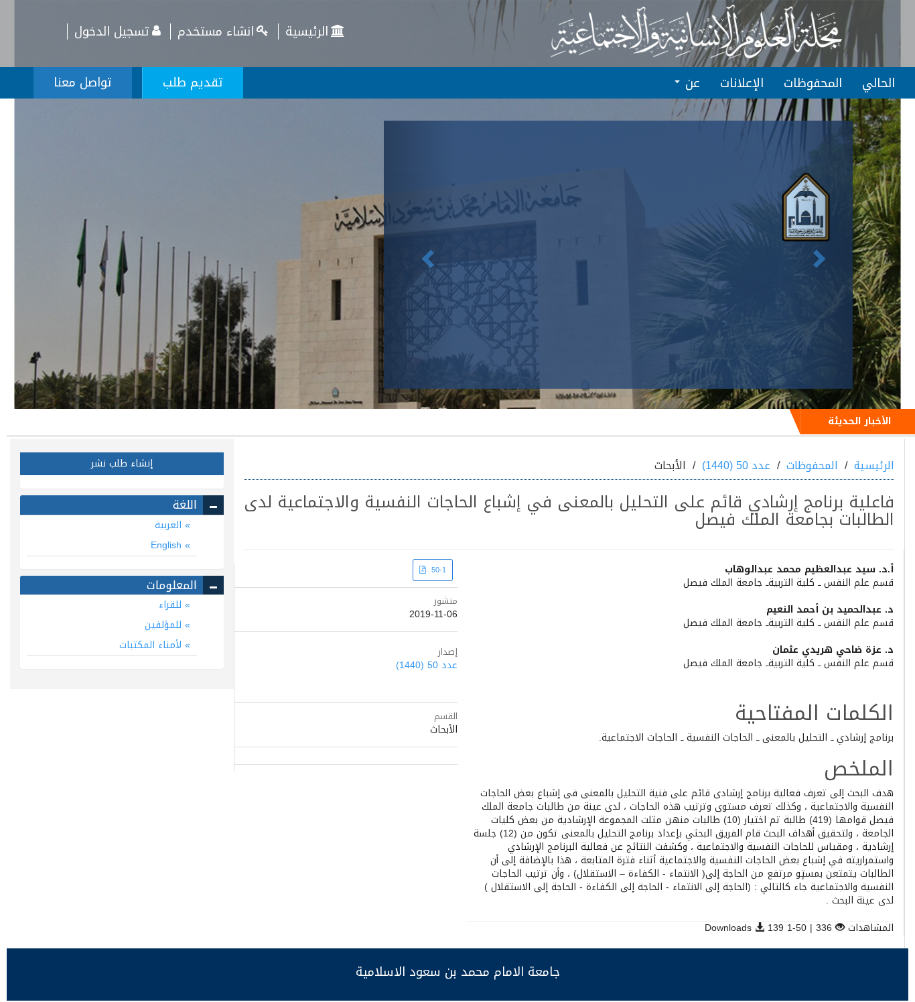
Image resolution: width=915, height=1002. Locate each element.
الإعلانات (742, 83)
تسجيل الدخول (111, 31)
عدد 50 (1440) (736, 465)
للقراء (172, 605)
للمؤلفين (165, 625)
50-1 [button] (437, 570)
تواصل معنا (83, 82)
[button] (419, 255)
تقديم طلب (193, 82)
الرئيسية (306, 31)
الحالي (878, 83)
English (168, 545)
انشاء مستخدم (216, 31)
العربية (170, 525)
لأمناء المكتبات (152, 645)
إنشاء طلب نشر (122, 463)
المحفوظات (813, 83)
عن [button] (690, 83)
